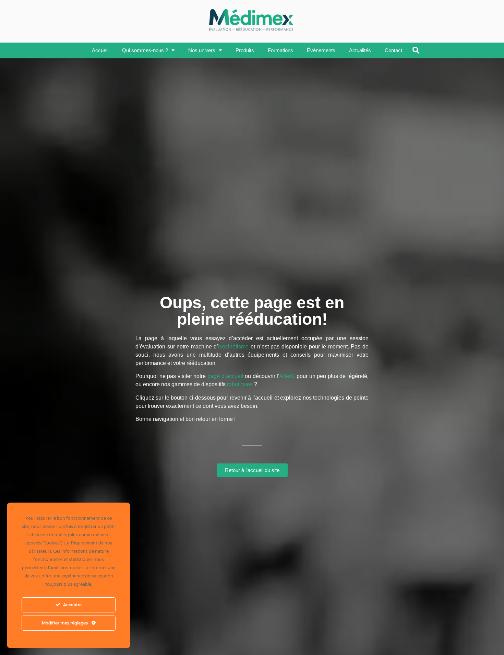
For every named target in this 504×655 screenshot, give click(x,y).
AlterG (287, 376)
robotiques (240, 384)
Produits (245, 50)
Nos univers (201, 50)
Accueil (100, 50)
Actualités (360, 50)
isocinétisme (233, 346)
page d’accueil (225, 376)
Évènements (321, 50)
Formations (280, 50)
